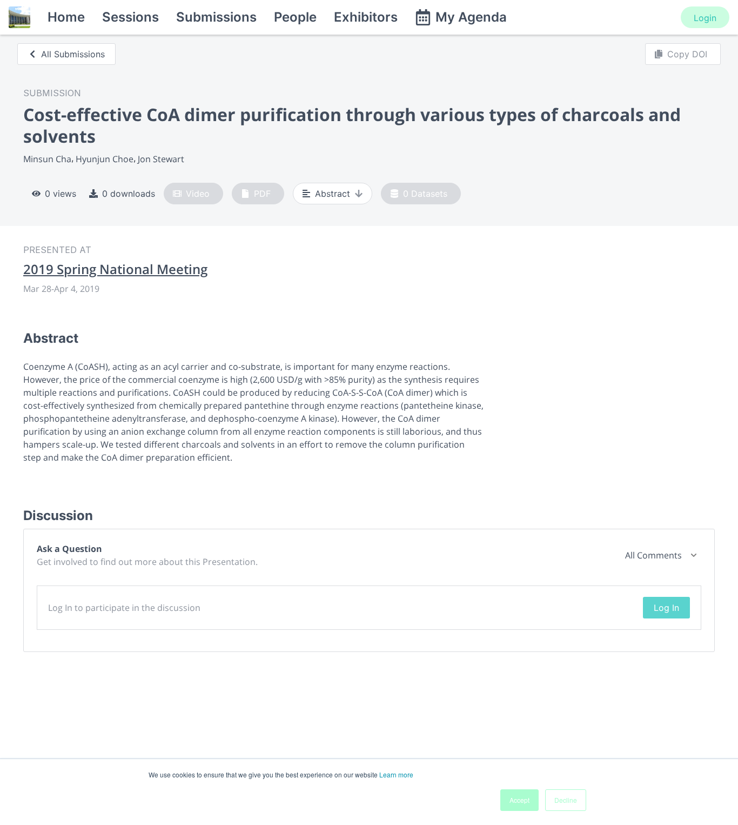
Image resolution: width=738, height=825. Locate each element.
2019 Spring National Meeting (115, 269)
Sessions (130, 17)
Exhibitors (366, 17)
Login (705, 17)
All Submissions (73, 54)
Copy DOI (687, 54)
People (295, 17)
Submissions (216, 17)
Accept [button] (519, 799)
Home (66, 17)
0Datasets (425, 193)
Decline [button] (565, 799)
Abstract (332, 193)
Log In (666, 607)
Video (198, 193)
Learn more (396, 774)
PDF (262, 193)
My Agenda (471, 17)
